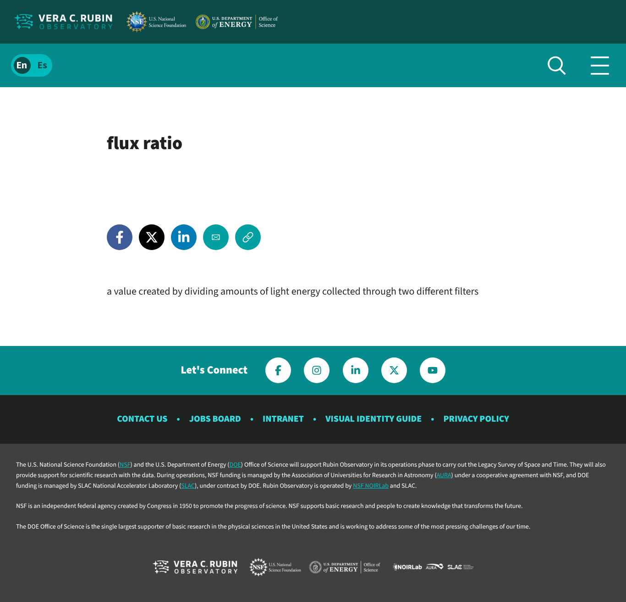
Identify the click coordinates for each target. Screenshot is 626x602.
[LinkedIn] (184, 237)
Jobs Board (215, 418)
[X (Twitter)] (152, 237)
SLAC (188, 486)
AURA (444, 475)
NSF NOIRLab (371, 486)
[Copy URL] (248, 237)
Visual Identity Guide (373, 418)
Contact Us (142, 418)
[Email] (216, 237)
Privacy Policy (476, 418)
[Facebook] (119, 237)
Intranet (283, 418)
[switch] (31, 65)
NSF (125, 464)
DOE (235, 464)
